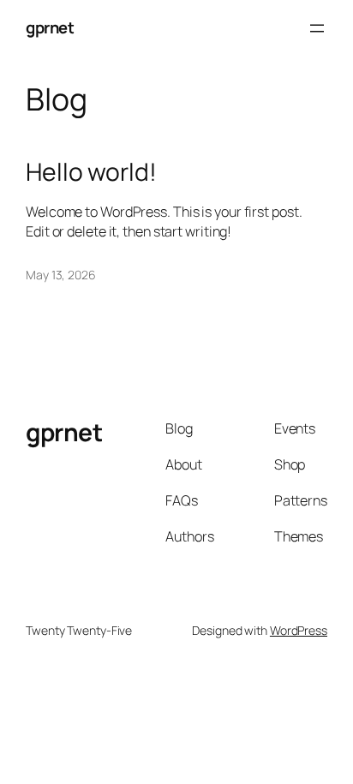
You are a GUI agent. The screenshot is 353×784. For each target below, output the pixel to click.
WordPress (298, 630)
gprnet (50, 27)
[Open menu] (317, 28)
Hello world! (91, 172)
